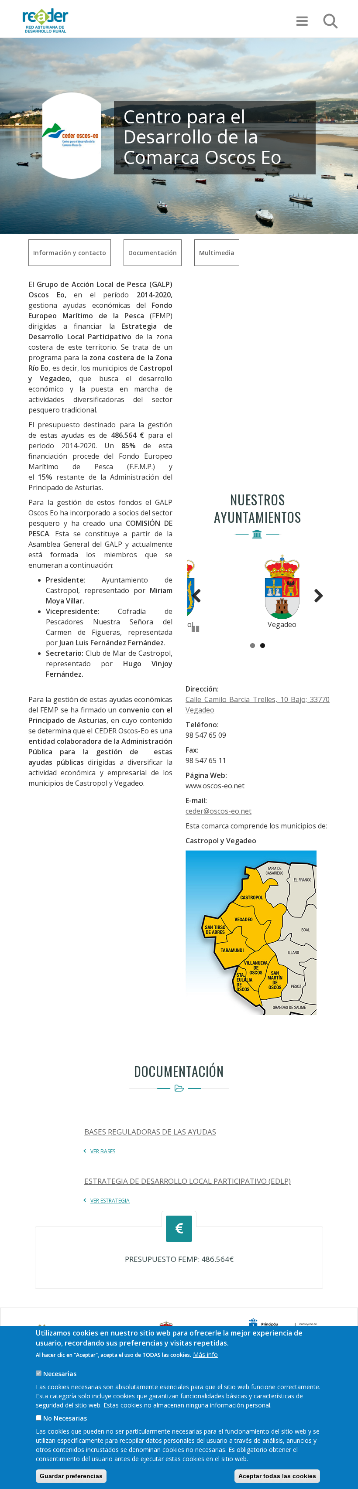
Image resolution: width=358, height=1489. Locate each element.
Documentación (152, 253)
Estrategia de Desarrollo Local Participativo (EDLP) (187, 1181)
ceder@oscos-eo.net (218, 811)
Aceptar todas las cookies (277, 1475)
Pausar (196, 627)
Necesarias (59, 1374)
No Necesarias (65, 1418)
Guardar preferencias (71, 1475)
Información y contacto (69, 253)
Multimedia (216, 253)
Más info (205, 1354)
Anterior (200, 594)
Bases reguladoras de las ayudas (150, 1132)
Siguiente (315, 594)
